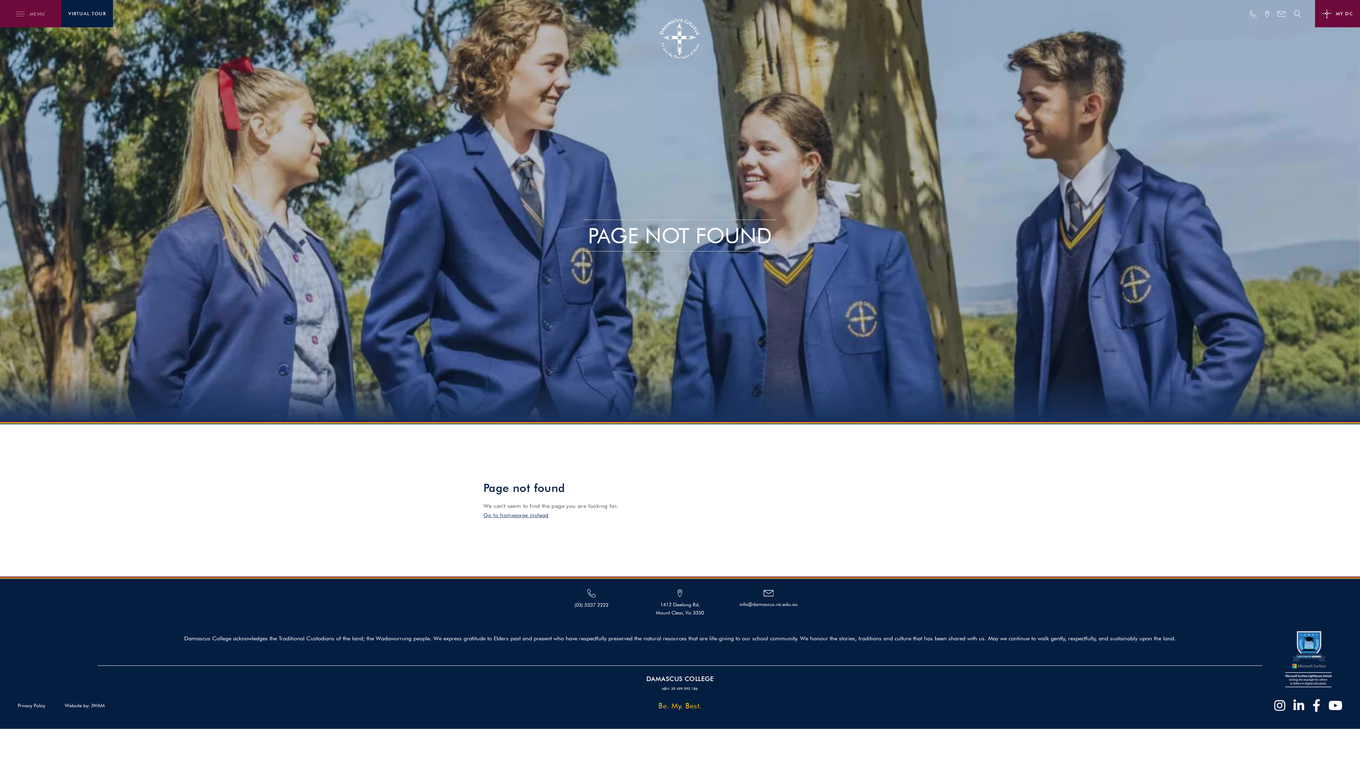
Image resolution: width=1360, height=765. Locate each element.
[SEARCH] (1297, 14)
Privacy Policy (31, 705)
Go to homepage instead (516, 515)
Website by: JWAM (85, 705)
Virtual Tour (87, 13)
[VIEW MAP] (1267, 14)
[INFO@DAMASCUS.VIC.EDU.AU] (1281, 14)
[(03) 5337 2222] (1253, 14)
